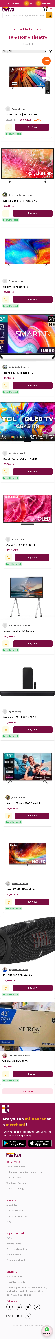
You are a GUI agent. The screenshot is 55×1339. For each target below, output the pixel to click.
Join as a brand (14, 1210)
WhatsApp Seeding (16, 1182)
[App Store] (40, 1143)
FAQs (9, 1238)
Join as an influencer (17, 1215)
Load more (27, 1091)
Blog (8, 1221)
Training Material (15, 1259)
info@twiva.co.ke (16, 1282)
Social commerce (15, 1166)
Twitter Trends (14, 1177)
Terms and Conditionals (19, 1249)
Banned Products (15, 1254)
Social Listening (15, 1188)
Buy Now (32, 127)
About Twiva (13, 1205)
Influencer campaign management (25, 1172)
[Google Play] (14, 1143)
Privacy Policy (13, 1243)
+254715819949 (14, 1276)
